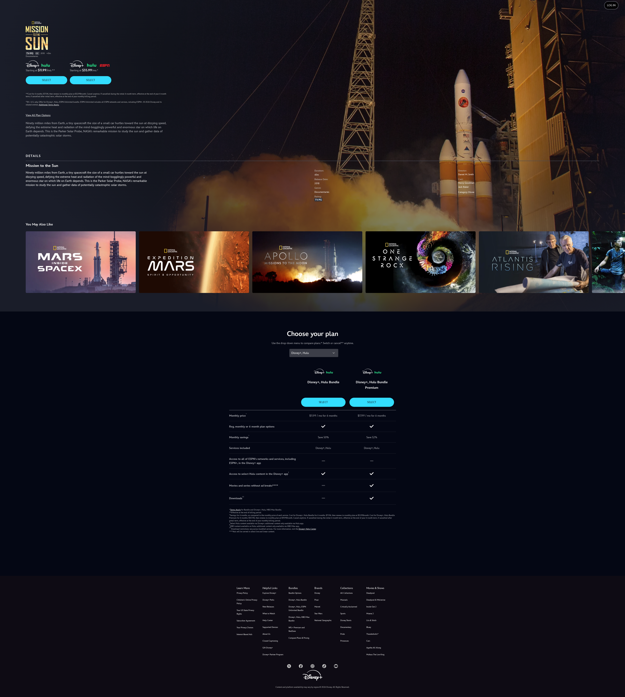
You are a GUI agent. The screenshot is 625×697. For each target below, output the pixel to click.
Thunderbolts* (372, 634)
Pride (342, 634)
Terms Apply (235, 510)
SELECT (46, 80)
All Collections (346, 593)
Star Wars (318, 613)
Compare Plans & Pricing (299, 638)
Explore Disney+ (269, 593)
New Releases (268, 607)
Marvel (317, 607)
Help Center (268, 620)
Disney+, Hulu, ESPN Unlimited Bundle (297, 608)
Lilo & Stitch (371, 620)
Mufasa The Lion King (375, 654)
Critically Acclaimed (348, 607)
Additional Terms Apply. (49, 105)
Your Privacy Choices (245, 627)
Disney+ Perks (268, 600)
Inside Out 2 (371, 607)
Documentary (345, 627)
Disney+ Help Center (307, 529)
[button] (274, 588)
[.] (289, 666)
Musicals (344, 600)
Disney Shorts (345, 620)
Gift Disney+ (268, 648)
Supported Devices (270, 627)
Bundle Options (295, 593)
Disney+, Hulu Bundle (298, 600)
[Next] (618, 261)
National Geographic (323, 620)
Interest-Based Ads (244, 634)
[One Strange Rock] (421, 262)
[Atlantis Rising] (534, 262)
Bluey (368, 627)
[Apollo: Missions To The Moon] (307, 262)
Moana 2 (370, 613)
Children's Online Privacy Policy (247, 602)
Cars (368, 641)
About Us (266, 634)
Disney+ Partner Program (273, 654)
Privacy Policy (242, 593)
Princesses (344, 641)
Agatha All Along (373, 648)
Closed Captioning (270, 641)
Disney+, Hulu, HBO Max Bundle (299, 619)
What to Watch (269, 613)
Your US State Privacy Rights (245, 612)
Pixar (316, 600)
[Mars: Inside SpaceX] (81, 262)
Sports (343, 613)
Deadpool (370, 593)
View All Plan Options (38, 115)
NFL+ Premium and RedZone (297, 629)
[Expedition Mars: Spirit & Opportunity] (194, 262)
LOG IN (611, 5)
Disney (317, 593)
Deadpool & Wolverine (375, 600)
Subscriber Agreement (246, 621)
